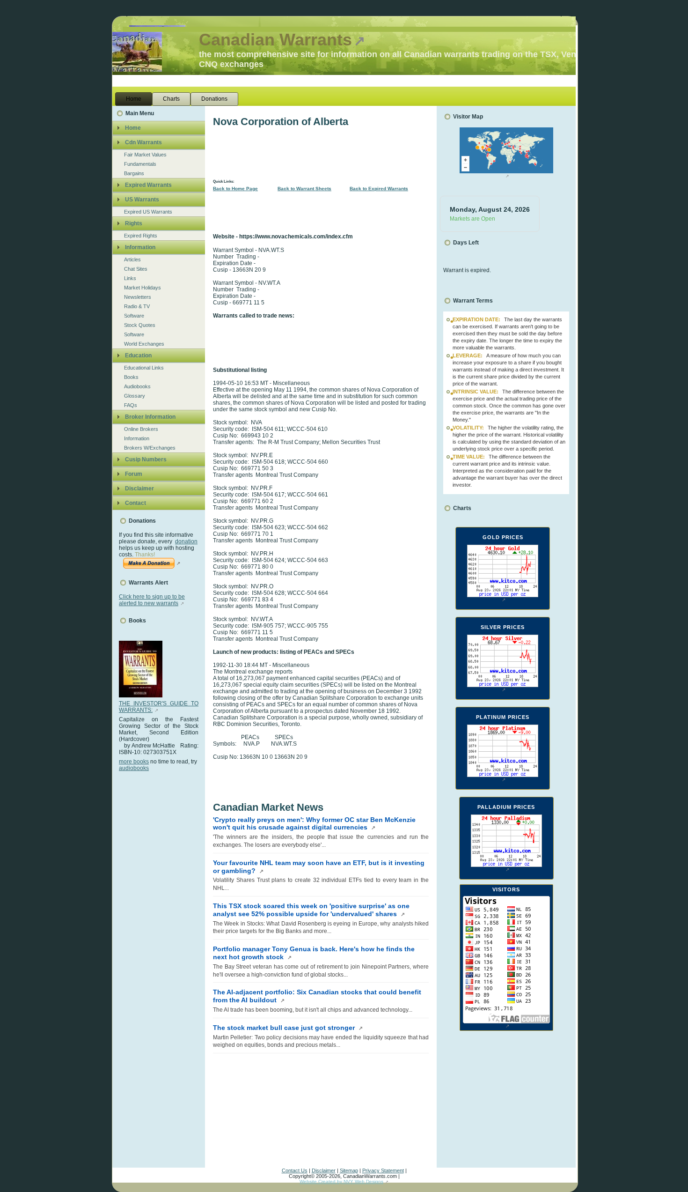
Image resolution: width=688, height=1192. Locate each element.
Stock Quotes (139, 325)
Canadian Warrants (275, 39)
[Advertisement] (156, 911)
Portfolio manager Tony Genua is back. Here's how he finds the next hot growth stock (314, 953)
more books (134, 761)
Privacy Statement (383, 1170)
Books (131, 377)
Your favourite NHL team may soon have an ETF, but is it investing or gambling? (319, 866)
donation (186, 541)
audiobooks (134, 768)
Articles (132, 259)
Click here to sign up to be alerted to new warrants (152, 600)
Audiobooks (137, 386)
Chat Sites (135, 269)
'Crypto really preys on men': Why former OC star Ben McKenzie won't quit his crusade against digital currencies (314, 823)
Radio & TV (137, 306)
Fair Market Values (145, 154)
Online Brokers (141, 429)
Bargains (134, 173)
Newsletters (137, 297)
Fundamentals (140, 164)
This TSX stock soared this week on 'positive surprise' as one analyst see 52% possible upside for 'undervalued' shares (311, 910)
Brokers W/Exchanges (150, 448)
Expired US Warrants (148, 212)
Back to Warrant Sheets (304, 188)
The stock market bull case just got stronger (285, 1027)
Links (130, 278)
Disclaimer (324, 1170)
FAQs (130, 405)
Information (136, 438)
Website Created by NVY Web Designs (341, 1181)
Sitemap (349, 1170)
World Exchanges (144, 344)
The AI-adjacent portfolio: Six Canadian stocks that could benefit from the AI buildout (317, 996)
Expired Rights (140, 235)
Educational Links (144, 367)
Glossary (134, 396)
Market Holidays (142, 287)
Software (134, 315)
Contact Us (294, 1170)
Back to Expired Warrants (379, 188)
